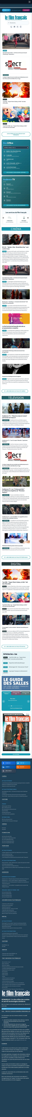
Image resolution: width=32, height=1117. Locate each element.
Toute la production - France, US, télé (10, 908)
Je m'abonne (16, 754)
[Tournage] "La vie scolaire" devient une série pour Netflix (14, 923)
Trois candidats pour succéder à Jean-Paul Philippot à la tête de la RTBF (16, 868)
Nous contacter (5, 963)
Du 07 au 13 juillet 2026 (7, 895)
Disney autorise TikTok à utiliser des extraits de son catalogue (15, 934)
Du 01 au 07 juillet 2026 (7, 896)
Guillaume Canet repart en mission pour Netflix (12, 927)
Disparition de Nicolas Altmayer (14, 662)
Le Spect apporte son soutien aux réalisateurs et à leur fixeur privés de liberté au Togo (15, 853)
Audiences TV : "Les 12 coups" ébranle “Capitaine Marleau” (14, 880)
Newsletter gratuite (6, 906)
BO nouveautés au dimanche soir (9, 809)
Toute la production (16, 708)
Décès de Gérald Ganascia (7, 855)
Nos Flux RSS (5, 987)
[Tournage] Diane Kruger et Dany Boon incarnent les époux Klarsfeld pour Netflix (14, 925)
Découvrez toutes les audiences (16, 205)
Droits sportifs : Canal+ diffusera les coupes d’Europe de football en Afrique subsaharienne (16, 863)
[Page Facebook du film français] (14, 26)
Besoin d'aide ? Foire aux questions (9, 913)
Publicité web (5, 973)
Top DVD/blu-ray (5, 944)
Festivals (4, 827)
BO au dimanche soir (6, 807)
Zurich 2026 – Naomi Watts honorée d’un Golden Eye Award (14, 796)
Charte (3, 976)
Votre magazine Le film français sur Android (11, 985)
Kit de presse (5, 971)
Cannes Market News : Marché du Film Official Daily (13, 989)
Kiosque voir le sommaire (7, 905)
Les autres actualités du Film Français (16, 134)
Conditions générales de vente (8, 968)
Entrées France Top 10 (9, 147)
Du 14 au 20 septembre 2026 (8, 841)
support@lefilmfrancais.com (20, 1040)
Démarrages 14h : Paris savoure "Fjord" (16, 667)
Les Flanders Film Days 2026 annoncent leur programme (14, 794)
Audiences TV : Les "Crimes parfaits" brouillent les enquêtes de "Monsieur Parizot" (15, 882)
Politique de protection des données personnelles (12, 966)
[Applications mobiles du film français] (20, 26)
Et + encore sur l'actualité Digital (14, 646)
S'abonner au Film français (7, 903)
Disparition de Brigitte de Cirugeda (9, 784)
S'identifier (6, 10)
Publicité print (5, 974)
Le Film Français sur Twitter (7, 979)
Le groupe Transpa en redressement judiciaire (15, 671)
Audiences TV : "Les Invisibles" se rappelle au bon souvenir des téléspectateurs (15, 886)
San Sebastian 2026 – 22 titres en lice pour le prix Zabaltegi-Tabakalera (15, 792)
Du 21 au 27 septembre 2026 (8, 842)
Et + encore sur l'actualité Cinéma (14, 391)
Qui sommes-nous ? (6, 961)
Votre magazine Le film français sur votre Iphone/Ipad (13, 984)
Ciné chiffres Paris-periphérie (8, 813)
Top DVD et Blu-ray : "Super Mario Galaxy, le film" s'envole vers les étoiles (14, 658)
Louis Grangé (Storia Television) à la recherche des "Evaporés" (15, 857)
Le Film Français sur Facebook (8, 977)
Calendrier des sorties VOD (8, 955)
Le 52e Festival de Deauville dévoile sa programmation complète (16, 782)
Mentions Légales (6, 965)
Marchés (4, 829)
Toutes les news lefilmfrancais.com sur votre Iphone (13, 982)
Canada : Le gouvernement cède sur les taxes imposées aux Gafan (15, 937)
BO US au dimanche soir (7, 819)
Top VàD (3, 946)
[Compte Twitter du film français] (17, 26)
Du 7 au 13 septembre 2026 (7, 839)
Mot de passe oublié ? (16, 10)
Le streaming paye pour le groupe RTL (10, 933)
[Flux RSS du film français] (11, 26)
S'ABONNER (26, 10)
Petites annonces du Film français (9, 911)
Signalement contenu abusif (8, 969)
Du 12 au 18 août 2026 (6, 892)
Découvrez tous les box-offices (16, 172)
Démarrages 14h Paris (6, 805)
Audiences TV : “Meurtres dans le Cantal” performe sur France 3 (15, 878)
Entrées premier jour (6, 812)
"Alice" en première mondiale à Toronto (10, 865)
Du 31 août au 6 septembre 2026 (9, 837)
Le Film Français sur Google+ (8, 981)
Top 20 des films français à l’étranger (10, 820)
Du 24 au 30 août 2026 (7, 836)
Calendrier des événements (8, 910)
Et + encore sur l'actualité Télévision (16, 557)
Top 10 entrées (5, 810)
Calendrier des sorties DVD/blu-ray (9, 953)
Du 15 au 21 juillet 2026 (6, 893)
